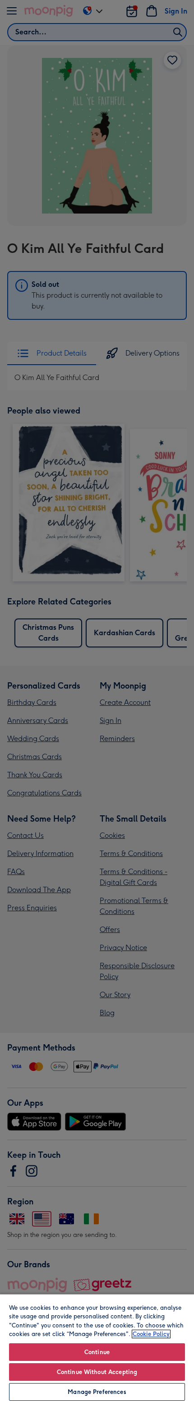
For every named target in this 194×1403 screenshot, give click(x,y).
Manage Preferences (97, 1392)
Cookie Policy (151, 1334)
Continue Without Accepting (97, 1372)
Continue (97, 1352)
